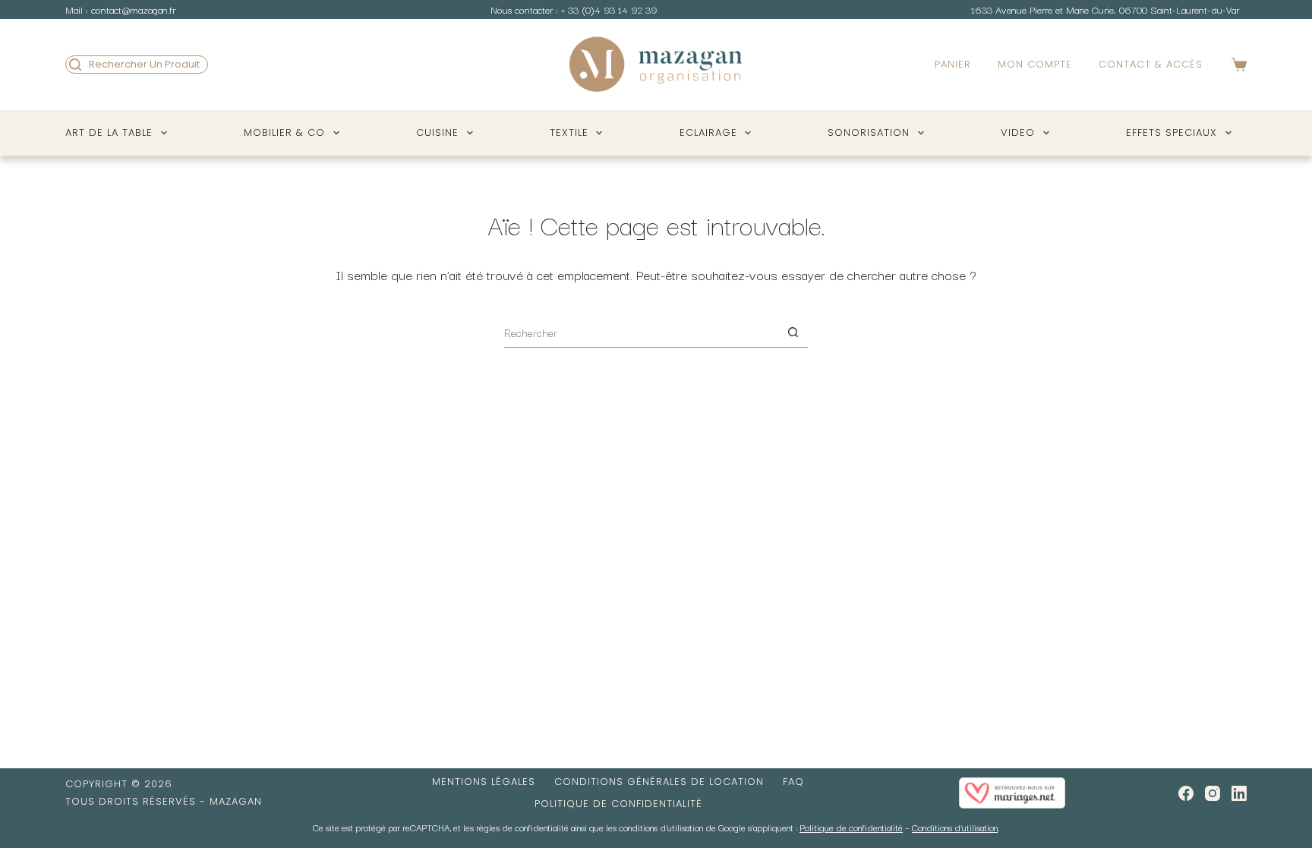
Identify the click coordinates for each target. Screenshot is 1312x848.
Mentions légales (483, 782)
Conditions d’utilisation (955, 827)
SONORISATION (869, 132)
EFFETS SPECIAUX (1171, 132)
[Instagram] (1212, 793)
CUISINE (437, 132)
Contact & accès (1151, 64)
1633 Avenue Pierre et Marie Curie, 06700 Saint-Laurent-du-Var (1105, 9)
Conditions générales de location (659, 782)
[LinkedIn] (1239, 793)
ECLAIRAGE (708, 132)
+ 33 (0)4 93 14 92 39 (609, 9)
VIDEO (1018, 132)
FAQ (793, 782)
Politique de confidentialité (618, 804)
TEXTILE (569, 132)
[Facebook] (1186, 793)
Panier (953, 64)
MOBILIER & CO (284, 132)
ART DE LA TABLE (109, 132)
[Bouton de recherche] (792, 332)
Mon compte (1035, 64)
